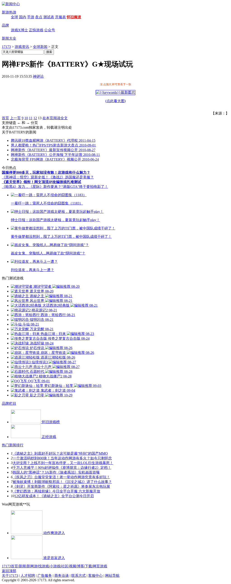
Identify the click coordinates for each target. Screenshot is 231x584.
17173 (6, 47)
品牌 (5, 25)
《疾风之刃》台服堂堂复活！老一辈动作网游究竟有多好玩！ (61, 477)
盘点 (38, 17)
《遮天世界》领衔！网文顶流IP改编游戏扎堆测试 (41, 182)
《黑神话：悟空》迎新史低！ (25, 177)
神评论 (38, 76)
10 (26, 118)
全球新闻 (40, 47)
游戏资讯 (22, 47)
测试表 (48, 17)
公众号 (49, 30)
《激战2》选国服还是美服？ (71, 177)
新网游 (32, 566)
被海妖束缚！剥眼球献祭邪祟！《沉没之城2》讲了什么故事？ (62, 482)
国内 (22, 17)
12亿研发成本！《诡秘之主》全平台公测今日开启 (54, 496)
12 (35, 118)
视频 (72, 566)
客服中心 (95, 575)
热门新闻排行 (12, 445)
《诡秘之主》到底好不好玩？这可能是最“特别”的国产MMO (60, 453)
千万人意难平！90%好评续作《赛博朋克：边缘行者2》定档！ (62, 467)
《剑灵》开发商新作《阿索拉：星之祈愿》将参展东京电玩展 (61, 486)
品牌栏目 (9, 403)
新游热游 (9, 12)
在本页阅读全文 (55, 118)
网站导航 (112, 575)
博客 (80, 566)
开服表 (60, 17)
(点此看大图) (115, 101)
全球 (14, 17)
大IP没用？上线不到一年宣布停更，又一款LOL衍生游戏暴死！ (63, 463)
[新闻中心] (11, 4)
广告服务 (44, 575)
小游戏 (55, 566)
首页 (5, 118)
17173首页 (10, 566)
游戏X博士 (19, 30)
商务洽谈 (61, 575)
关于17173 (10, 575)
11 (30, 118)
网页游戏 (100, 566)
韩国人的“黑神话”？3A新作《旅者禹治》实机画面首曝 (56, 472)
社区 (64, 566)
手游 (30, 17)
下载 (88, 566)
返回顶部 (9, 571)
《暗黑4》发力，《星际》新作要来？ (31, 187)
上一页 (15, 118)
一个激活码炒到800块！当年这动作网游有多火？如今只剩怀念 (62, 458)
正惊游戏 (36, 30)
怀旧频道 (74, 17)
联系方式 (78, 575)
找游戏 (43, 566)
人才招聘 (28, 575)
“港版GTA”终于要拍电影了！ (84, 187)
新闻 (22, 566)
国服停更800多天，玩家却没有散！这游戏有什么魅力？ (46, 172)
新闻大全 (9, 38)
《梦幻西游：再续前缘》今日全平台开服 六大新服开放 (56, 491)
